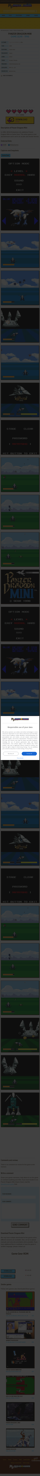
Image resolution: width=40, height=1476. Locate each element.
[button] (20, 758)
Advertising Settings (22, 747)
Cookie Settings (21, 748)
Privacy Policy (28, 748)
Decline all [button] (11, 753)
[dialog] (20, 738)
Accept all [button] (29, 753)
